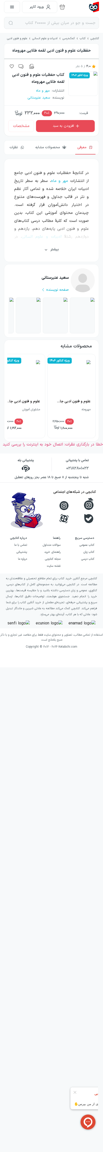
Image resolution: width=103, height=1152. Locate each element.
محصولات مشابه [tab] (47, 147)
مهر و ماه (59, 181)
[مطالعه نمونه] (31, 66)
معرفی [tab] (81, 147)
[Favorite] (11, 66)
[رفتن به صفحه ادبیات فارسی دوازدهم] (82, 315)
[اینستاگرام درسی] (89, 504)
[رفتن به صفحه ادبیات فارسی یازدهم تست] (28, 315)
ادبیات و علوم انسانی (42, 237)
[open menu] (12, 7)
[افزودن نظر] (21, 66)
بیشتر (54, 249)
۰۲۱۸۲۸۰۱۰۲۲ (77, 468)
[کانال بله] (88, 518)
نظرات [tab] (14, 147)
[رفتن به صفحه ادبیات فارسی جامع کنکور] (55, 315)
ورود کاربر (37, 6)
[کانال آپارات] (64, 518)
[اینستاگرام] (64, 505)
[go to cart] (62, 7)
